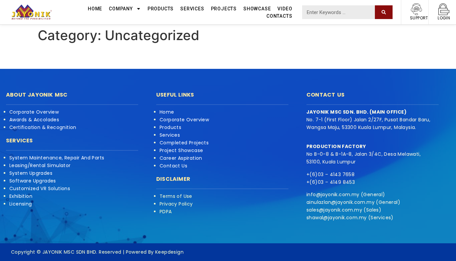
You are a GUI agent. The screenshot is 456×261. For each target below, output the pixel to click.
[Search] (384, 12)
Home (95, 8)
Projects (224, 8)
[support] (416, 9)
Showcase (257, 8)
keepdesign (169, 252)
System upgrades (30, 173)
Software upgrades (32, 180)
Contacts (279, 16)
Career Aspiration (181, 158)
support (419, 18)
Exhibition (20, 196)
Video (284, 8)
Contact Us (173, 165)
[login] (444, 9)
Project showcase (181, 150)
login (444, 18)
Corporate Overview (34, 112)
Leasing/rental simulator (40, 165)
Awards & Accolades (34, 119)
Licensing (20, 204)
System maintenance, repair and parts (56, 157)
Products (161, 8)
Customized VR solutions (39, 188)
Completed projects (184, 142)
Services (192, 8)
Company (121, 8)
